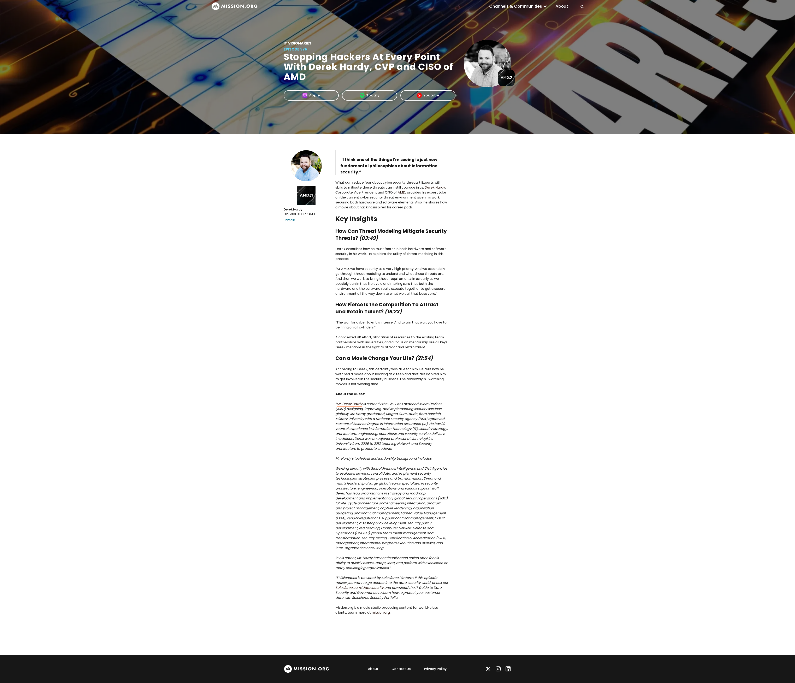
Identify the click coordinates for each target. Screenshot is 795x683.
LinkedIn (289, 220)
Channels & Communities (515, 6)
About (561, 6)
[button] (518, 6)
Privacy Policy (435, 668)
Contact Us (401, 668)
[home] (234, 6)
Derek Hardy (435, 187)
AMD (401, 192)
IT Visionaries (297, 43)
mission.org (381, 612)
